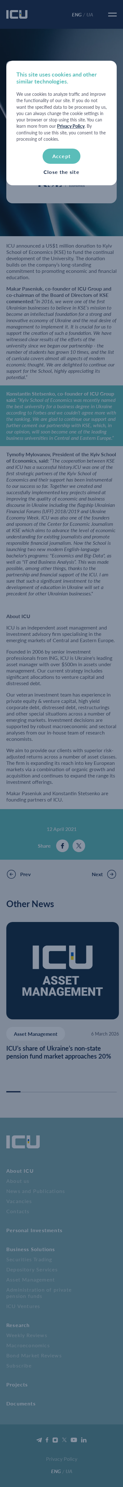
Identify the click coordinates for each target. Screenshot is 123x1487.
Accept (61, 156)
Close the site (61, 172)
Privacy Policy (71, 126)
